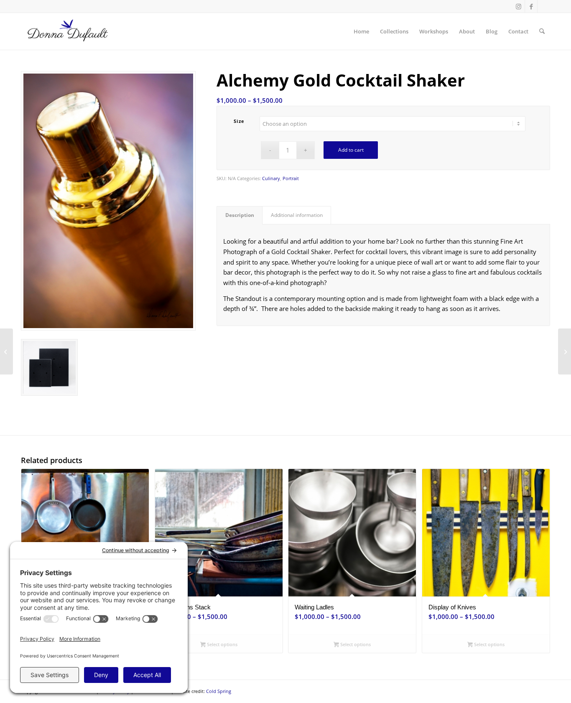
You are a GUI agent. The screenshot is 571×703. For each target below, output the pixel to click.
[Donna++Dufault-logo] (67, 31)
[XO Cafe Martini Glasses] (6, 351)
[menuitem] (361, 31)
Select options (221, 644)
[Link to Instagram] (518, 6)
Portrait (291, 178)
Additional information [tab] (297, 215)
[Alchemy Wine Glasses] (564, 351)
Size (239, 121)
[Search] (542, 31)
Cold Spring (218, 691)
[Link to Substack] (544, 6)
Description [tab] (239, 215)
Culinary (271, 178)
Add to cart (351, 149)
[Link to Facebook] (531, 6)
